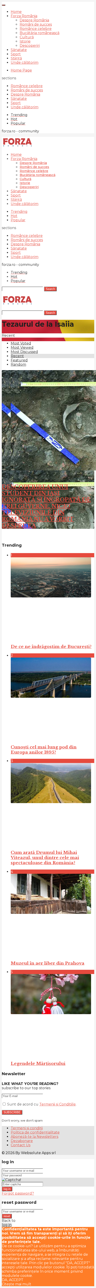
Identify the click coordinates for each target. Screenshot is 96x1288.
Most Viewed (22, 347)
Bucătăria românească (39, 33)
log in (7, 1189)
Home (16, 12)
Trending (19, 211)
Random (18, 364)
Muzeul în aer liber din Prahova (47, 963)
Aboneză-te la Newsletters (34, 1136)
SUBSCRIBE (12, 1112)
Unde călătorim (24, 62)
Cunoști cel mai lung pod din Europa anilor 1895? (44, 749)
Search (50, 289)
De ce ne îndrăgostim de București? (51, 646)
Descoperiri (30, 45)
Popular (18, 220)
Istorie (25, 41)
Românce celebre (36, 29)
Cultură (27, 37)
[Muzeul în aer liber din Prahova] (52, 915)
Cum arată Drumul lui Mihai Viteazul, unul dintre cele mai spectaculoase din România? (45, 857)
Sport (16, 54)
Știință (16, 58)
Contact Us (20, 1145)
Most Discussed (24, 352)
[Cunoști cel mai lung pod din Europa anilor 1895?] (52, 699)
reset (7, 1216)
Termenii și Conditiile (57, 1104)
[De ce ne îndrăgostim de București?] (52, 598)
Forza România (24, 16)
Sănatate (19, 50)
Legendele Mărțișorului (38, 1063)
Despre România (34, 20)
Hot (14, 216)
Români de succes (36, 24)
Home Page (21, 70)
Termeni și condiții (27, 1128)
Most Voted (21, 343)
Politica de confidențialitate (35, 1132)
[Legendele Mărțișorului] (52, 1015)
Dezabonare (22, 1141)
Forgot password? (18, 1193)
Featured (19, 360)
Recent (17, 356)
